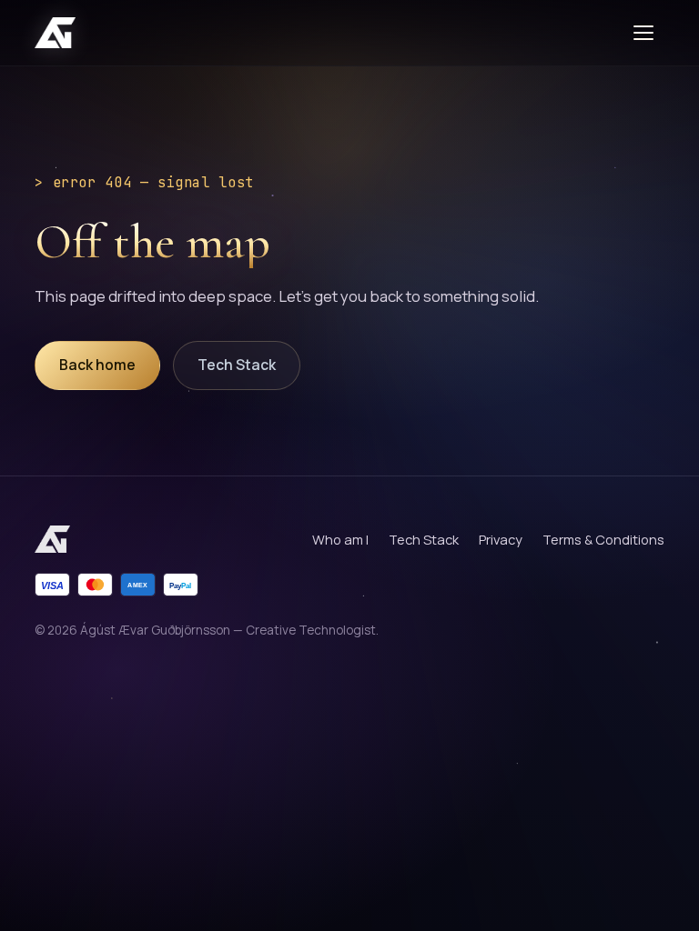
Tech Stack (237, 365)
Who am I (340, 539)
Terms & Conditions (603, 539)
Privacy (500, 539)
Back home (97, 365)
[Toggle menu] (646, 33)
